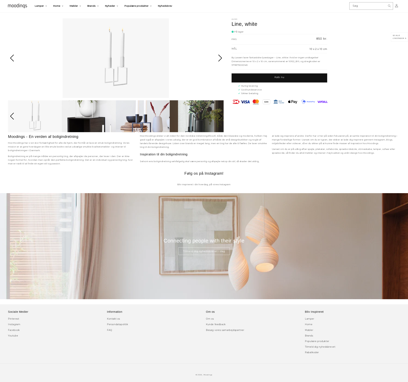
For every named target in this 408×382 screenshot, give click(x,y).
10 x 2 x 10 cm (318, 49)
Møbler (309, 330)
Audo (234, 19)
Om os (210, 318)
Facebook (14, 330)
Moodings (208, 375)
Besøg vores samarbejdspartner (225, 330)
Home (308, 324)
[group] (116, 58)
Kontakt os (113, 318)
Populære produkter (317, 341)
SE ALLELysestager (399, 36)
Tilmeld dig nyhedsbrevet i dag (204, 251)
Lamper (309, 318)
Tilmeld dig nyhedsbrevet (320, 346)
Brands (309, 335)
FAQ (109, 330)
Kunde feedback (216, 324)
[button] (12, 58)
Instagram (14, 324)
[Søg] (389, 5)
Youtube (13, 335)
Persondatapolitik (117, 324)
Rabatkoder (312, 352)
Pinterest (13, 318)
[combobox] (371, 6)
